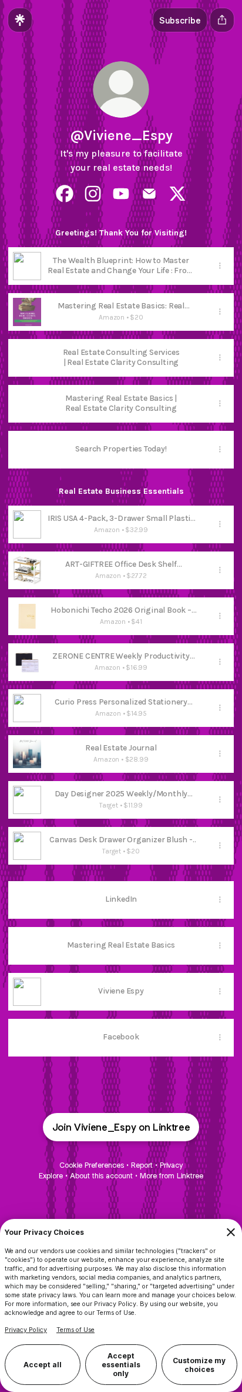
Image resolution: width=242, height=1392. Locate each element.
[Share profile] (222, 20)
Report (142, 1165)
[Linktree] (20, 20)
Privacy (171, 1165)
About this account (101, 1176)
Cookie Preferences (91, 1165)
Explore (51, 1176)
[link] (65, 194)
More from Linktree (171, 1176)
